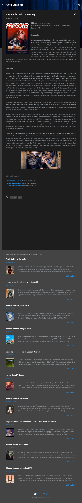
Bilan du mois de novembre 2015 (19, 468)
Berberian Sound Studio (15, 183)
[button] (75, 14)
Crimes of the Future (14, 181)
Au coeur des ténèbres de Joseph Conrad (23, 352)
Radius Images (46, 497)
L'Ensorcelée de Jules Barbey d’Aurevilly (22, 282)
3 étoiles (13, 197)
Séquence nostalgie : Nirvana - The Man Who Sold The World (31, 421)
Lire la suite (71, 276)
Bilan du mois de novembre (17, 398)
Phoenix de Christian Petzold (18, 445)
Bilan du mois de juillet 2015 (17, 305)
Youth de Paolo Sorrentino (17, 259)
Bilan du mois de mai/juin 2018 (18, 329)
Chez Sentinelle (14, 4)
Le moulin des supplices (15, 185)
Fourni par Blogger (42, 494)
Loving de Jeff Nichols (15, 375)
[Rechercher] (79, 5)
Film (20, 197)
